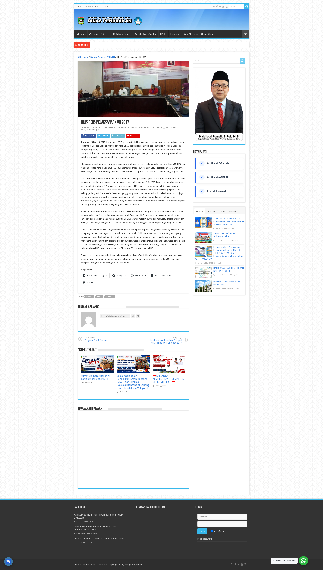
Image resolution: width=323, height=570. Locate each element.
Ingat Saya (218, 531)
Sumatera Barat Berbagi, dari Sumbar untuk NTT (95, 377)
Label (222, 211)
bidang (89, 297)
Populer (200, 211)
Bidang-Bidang (100, 34)
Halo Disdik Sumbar (147, 34)
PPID (162, 34)
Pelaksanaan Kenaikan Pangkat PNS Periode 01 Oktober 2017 (166, 340)
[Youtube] (223, 7)
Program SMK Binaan (95, 339)
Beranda (84, 57)
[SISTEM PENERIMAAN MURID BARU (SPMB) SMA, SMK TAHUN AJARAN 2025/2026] (203, 222)
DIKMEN (111, 57)
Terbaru (212, 211)
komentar (233, 211)
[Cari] (246, 6)
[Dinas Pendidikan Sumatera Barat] (109, 20)
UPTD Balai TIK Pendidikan (200, 34)
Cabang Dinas (122, 34)
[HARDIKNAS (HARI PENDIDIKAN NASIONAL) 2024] (203, 272)
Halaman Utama (123, 127)
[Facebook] (217, 7)
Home (105, 6)
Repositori (175, 34)
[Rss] (214, 7)
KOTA (99, 297)
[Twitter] (220, 7)
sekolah (110, 297)
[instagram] (226, 7)
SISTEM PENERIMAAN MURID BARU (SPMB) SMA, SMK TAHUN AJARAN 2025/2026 (228, 221)
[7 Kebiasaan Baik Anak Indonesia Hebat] (203, 237)
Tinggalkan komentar (169, 127)
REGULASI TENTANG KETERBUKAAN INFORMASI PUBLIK (95, 528)
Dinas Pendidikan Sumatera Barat (90, 564)
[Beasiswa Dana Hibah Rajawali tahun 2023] (203, 286)
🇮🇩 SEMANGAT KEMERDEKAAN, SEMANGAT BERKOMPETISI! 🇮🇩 (169, 378)
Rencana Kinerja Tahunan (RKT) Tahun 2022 (99, 538)
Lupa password (204, 539)
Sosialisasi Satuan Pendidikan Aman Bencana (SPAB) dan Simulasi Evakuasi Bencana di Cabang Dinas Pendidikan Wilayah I (133, 382)
